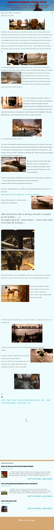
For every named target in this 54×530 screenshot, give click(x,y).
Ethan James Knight (9, 403)
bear (8, 400)
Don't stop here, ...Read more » (40, 479)
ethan (48, 400)
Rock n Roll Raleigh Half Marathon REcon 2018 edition (19, 484)
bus (43, 400)
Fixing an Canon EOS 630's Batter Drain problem (17, 466)
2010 (3, 400)
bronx (14, 400)
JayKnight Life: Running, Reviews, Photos (27, 2)
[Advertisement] (27, 448)
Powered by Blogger (27, 520)
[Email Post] (2, 397)
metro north (21, 403)
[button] (52, 13)
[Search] (52, 3)
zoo (29, 403)
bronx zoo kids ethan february (29, 400)
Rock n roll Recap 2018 (8, 501)
